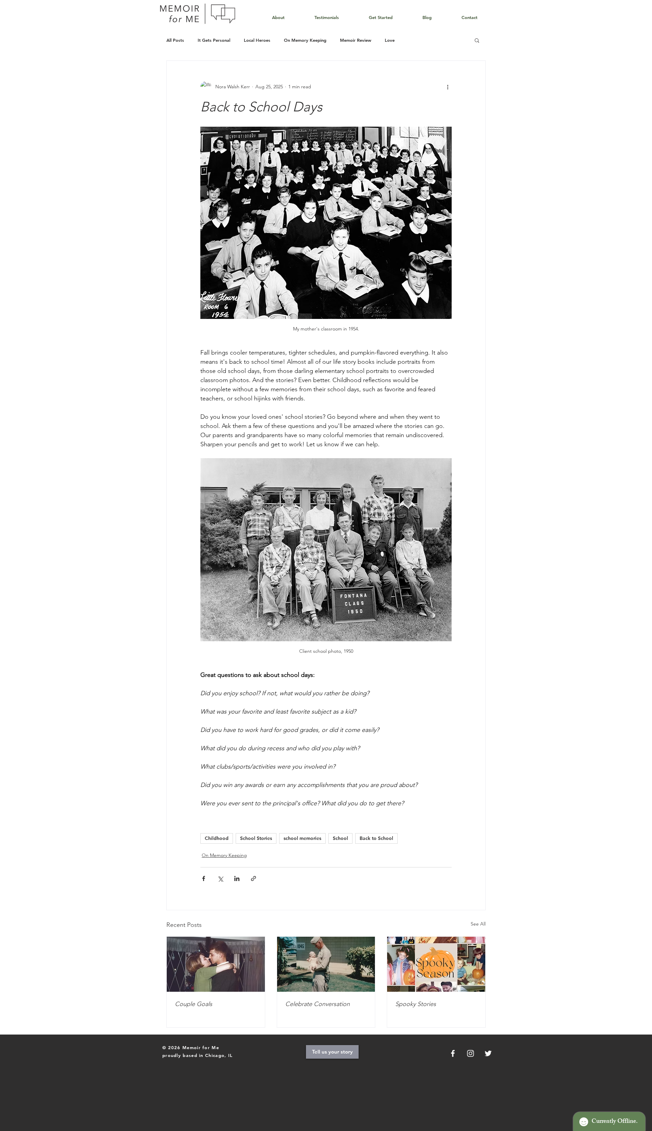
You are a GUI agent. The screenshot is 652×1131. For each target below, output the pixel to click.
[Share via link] (253, 878)
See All (478, 924)
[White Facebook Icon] (452, 1053)
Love (390, 40)
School (340, 838)
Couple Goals (193, 1004)
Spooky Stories (415, 1004)
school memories (302, 838)
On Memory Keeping (305, 40)
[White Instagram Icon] (470, 1053)
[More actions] (447, 87)
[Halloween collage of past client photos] (436, 964)
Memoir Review (355, 40)
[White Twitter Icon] (488, 1053)
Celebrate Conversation (317, 1004)
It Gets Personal (214, 40)
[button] (477, 40)
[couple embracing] (216, 964)
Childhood (217, 838)
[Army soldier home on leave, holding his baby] (326, 964)
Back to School (376, 838)
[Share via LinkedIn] (237, 878)
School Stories (256, 838)
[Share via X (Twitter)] (220, 878)
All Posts (175, 40)
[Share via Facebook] (203, 878)
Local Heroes (257, 40)
